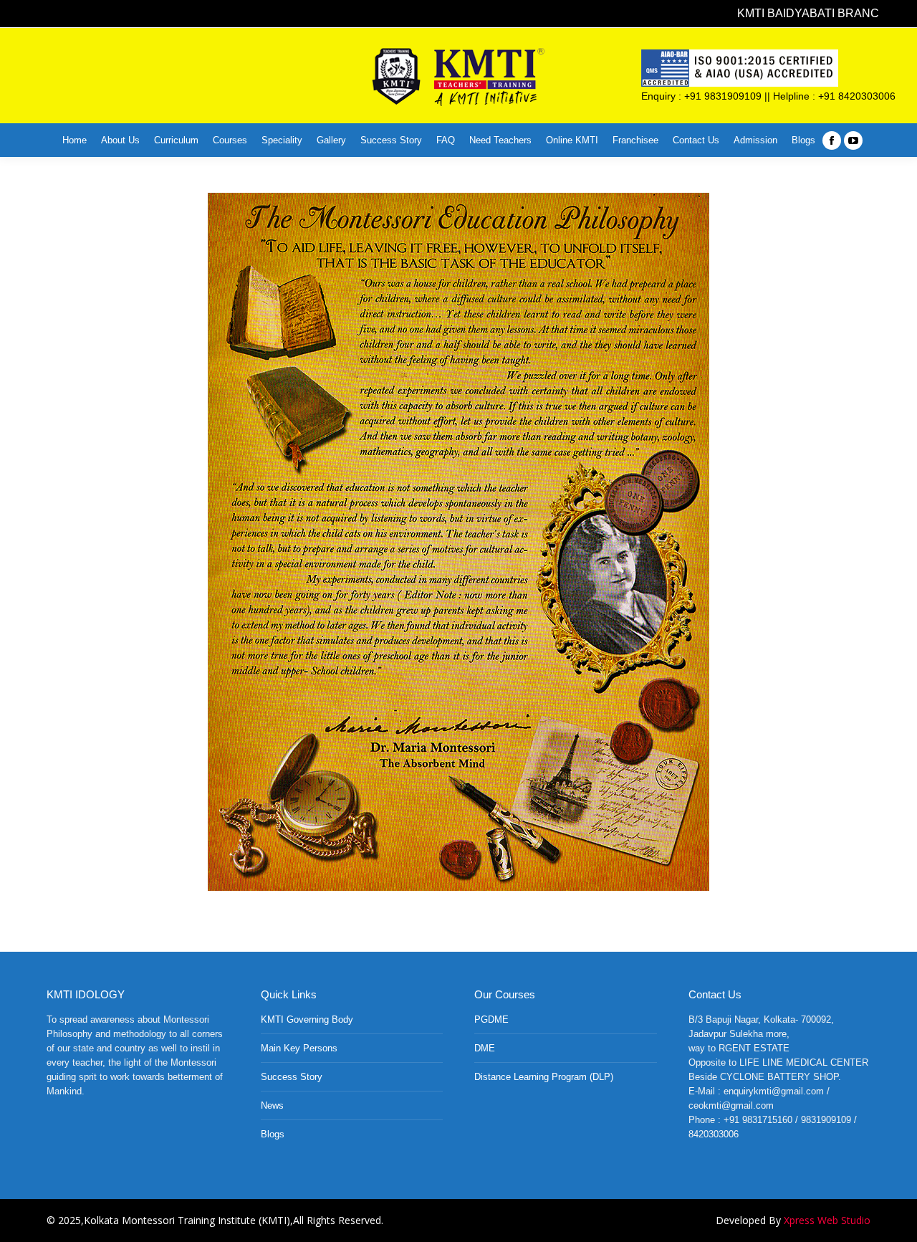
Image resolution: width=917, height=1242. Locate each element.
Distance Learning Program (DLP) (543, 1076)
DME (484, 1048)
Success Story (291, 1076)
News (272, 1105)
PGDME (491, 1019)
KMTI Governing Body (307, 1019)
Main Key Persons (299, 1048)
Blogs (272, 1134)
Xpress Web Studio (827, 1220)
